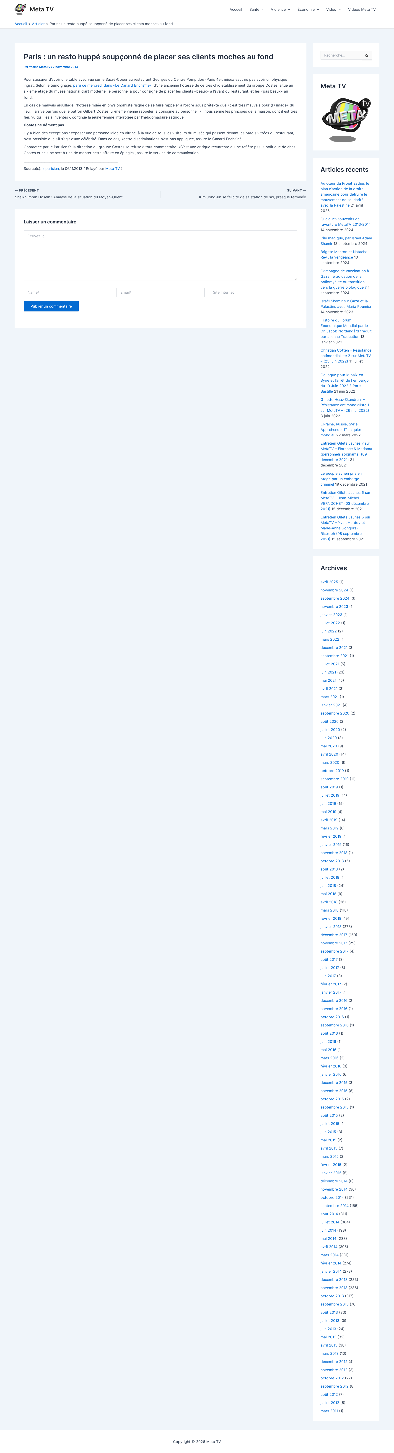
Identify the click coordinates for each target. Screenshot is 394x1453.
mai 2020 (329, 746)
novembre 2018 (334, 852)
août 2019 (329, 787)
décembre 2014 (334, 1181)
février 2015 (331, 1164)
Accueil (236, 9)
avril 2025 (329, 582)
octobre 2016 (332, 1017)
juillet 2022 (330, 623)
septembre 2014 (335, 1205)
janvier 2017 (331, 992)
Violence (278, 9)
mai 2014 (328, 1238)
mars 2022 (330, 639)
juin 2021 (328, 672)
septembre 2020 (335, 713)
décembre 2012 (334, 1361)
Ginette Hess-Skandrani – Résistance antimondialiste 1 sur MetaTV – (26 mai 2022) (345, 405)
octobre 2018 (332, 861)
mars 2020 (330, 762)
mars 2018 (330, 910)
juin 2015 (328, 1131)
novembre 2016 (334, 1008)
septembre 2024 (335, 598)
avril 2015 (329, 1148)
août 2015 (329, 1115)
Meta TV (42, 9)
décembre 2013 (334, 1279)
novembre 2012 (334, 1370)
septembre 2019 (335, 779)
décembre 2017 (334, 934)
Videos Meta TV (362, 9)
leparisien (50, 168)
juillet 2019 (330, 795)
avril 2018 (329, 902)
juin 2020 (329, 738)
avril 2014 (329, 1246)
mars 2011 (329, 1411)
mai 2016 (328, 1049)
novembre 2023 (334, 606)
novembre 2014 (334, 1189)
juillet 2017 (330, 967)
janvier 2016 (331, 1074)
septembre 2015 (335, 1107)
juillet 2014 (330, 1222)
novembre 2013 (334, 1287)
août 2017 (329, 959)
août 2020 (330, 721)
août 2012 (329, 1394)
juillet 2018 (330, 877)
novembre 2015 (334, 1090)
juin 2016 (328, 1041)
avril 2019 (329, 820)
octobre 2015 (332, 1099)
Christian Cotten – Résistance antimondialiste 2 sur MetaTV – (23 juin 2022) (346, 355)
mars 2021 (330, 696)
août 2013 (329, 1312)
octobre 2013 (332, 1296)
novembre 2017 (334, 943)
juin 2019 (328, 803)
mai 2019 (328, 811)
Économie (306, 9)
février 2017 (331, 984)
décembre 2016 (334, 1000)
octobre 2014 (332, 1197)
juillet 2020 (330, 729)
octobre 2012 (332, 1378)
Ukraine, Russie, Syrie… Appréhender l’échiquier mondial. (341, 429)
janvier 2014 (331, 1271)
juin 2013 (328, 1328)
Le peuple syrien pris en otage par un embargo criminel (341, 479)
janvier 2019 (331, 844)
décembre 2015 (334, 1082)
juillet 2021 (330, 664)
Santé (254, 9)
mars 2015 (330, 1156)
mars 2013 (330, 1353)
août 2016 (329, 1033)
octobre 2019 (332, 770)
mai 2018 (328, 893)
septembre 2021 (335, 655)
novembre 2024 (334, 590)
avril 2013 (329, 1345)
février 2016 (331, 1066)
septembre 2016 (335, 1025)
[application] (261, 9)
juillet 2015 (330, 1123)
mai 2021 (328, 680)
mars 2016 (330, 1058)
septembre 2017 (334, 951)
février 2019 (331, 836)
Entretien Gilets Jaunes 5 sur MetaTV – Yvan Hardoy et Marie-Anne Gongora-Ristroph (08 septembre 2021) (345, 528)
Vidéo (331, 9)
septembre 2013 (335, 1304)
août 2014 (329, 1214)
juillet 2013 (330, 1320)
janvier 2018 (331, 926)
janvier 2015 (331, 1173)
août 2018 (329, 869)
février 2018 (331, 918)
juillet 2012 (330, 1402)
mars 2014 (330, 1255)
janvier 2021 (331, 705)
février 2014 (331, 1263)
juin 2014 (328, 1230)
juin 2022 (329, 631)
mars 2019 (330, 828)
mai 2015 (328, 1140)
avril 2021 (329, 688)
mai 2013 (328, 1337)
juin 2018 (328, 885)
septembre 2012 (335, 1386)
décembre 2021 (334, 647)
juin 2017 (328, 976)
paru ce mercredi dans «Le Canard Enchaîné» (112, 85)
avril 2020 (329, 754)
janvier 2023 (331, 614)
